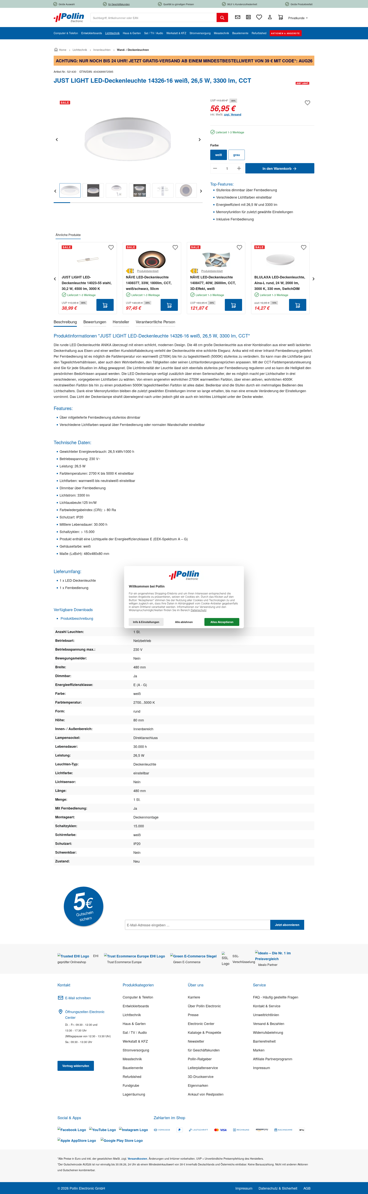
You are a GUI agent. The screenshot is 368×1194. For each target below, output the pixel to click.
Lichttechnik (132, 1014)
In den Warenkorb (277, 168)
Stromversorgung (136, 1049)
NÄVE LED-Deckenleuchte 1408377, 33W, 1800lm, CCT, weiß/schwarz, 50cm (149, 283)
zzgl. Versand (232, 114)
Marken (258, 1049)
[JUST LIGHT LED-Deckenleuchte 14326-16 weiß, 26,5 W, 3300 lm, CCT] (127, 139)
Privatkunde (296, 18)
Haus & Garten (134, 1023)
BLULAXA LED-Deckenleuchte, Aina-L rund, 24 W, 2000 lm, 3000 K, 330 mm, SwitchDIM (279, 283)
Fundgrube (131, 1085)
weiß (218, 155)
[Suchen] (222, 17)
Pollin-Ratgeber (200, 1058)
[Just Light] (302, 83)
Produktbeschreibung (76, 618)
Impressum (261, 1067)
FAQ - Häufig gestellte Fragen (275, 996)
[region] (128, 150)
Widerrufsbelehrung (268, 1032)
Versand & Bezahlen (268, 1023)
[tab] (65, 322)
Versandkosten (137, 1158)
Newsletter (196, 1041)
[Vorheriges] (56, 139)
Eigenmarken (198, 1085)
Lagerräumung (134, 1094)
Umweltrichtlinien (266, 1014)
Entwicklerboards (136, 1005)
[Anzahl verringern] (215, 168)
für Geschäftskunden (204, 1049)
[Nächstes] (199, 139)
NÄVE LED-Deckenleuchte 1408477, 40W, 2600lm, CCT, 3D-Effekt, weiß (213, 283)
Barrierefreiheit (264, 1041)
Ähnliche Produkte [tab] (68, 235)
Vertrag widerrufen (75, 1066)
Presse (193, 1014)
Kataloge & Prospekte (204, 1032)
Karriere (194, 996)
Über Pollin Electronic (204, 1005)
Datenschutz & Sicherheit (278, 1188)
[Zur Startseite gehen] (69, 17)
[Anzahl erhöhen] (239, 168)
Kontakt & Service (266, 1005)
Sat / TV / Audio (135, 1032)
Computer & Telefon (138, 996)
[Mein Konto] (270, 17)
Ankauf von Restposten (205, 1094)
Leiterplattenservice (203, 1067)
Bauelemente (133, 1067)
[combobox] (153, 17)
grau (236, 155)
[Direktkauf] (248, 17)
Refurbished (132, 1076)
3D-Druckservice (201, 1076)
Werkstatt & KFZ (135, 1041)
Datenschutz (150, 933)
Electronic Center (201, 1023)
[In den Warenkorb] (105, 305)
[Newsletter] (238, 17)
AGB (306, 1188)
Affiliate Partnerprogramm (272, 1058)
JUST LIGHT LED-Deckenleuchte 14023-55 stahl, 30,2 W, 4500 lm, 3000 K (87, 283)
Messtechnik (132, 1058)
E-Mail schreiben (78, 997)
